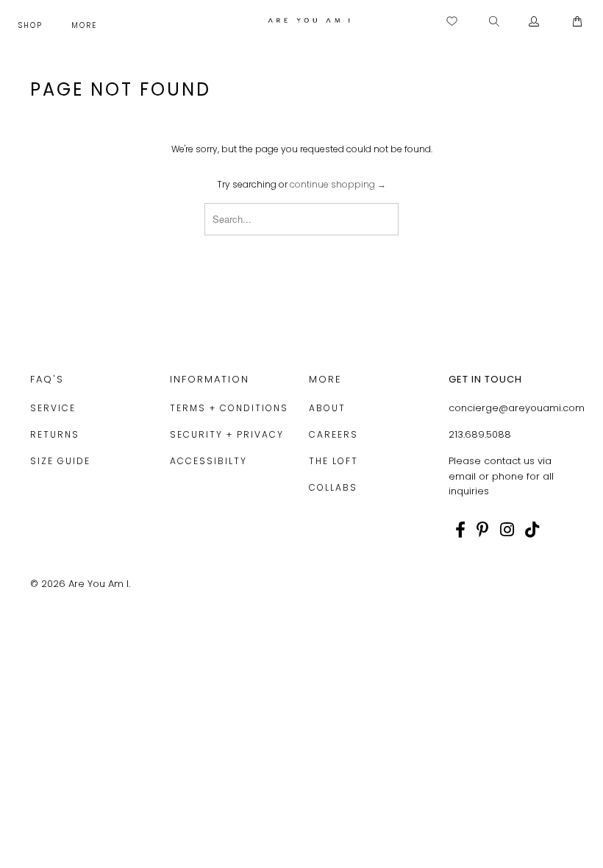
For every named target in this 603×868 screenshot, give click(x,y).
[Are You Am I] (308, 20)
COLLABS (333, 487)
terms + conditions (229, 408)
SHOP (32, 25)
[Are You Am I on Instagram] (507, 530)
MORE (86, 25)
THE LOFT (333, 461)
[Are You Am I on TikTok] (532, 530)
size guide (60, 461)
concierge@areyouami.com (517, 408)
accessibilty (208, 461)
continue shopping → (338, 184)
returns (54, 434)
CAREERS (333, 434)
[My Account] (534, 22)
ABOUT (327, 408)
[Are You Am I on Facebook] (460, 530)
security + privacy (227, 434)
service (53, 408)
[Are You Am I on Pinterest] (483, 530)
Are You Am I (98, 584)
